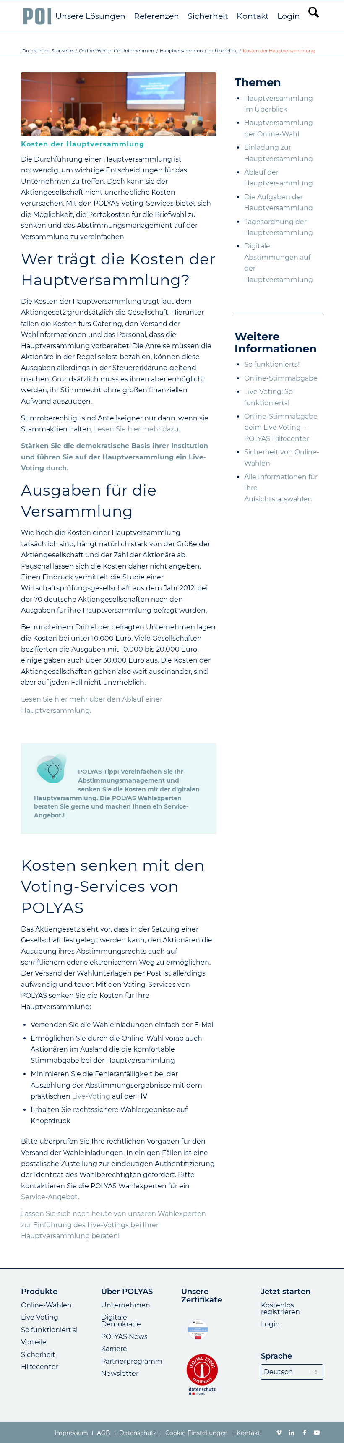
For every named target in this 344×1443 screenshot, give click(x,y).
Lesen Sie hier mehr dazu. (137, 429)
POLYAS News (124, 1337)
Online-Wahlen (46, 1305)
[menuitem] (90, 16)
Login (270, 1324)
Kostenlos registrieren (280, 1308)
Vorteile (34, 1342)
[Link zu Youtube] (316, 1432)
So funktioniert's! (49, 1330)
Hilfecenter (39, 1367)
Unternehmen (125, 1305)
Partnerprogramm (131, 1361)
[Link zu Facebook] (304, 1432)
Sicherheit (38, 1355)
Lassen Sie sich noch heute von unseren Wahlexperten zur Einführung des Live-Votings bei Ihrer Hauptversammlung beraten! (113, 1225)
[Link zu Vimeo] (279, 1432)
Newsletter (119, 1374)
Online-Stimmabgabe (281, 378)
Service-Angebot (49, 1197)
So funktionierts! (272, 364)
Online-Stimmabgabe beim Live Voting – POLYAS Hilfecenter (281, 427)
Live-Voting (91, 1096)
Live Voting (39, 1317)
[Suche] (313, 16)
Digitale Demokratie (121, 1320)
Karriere (114, 1349)
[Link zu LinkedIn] (291, 1432)
